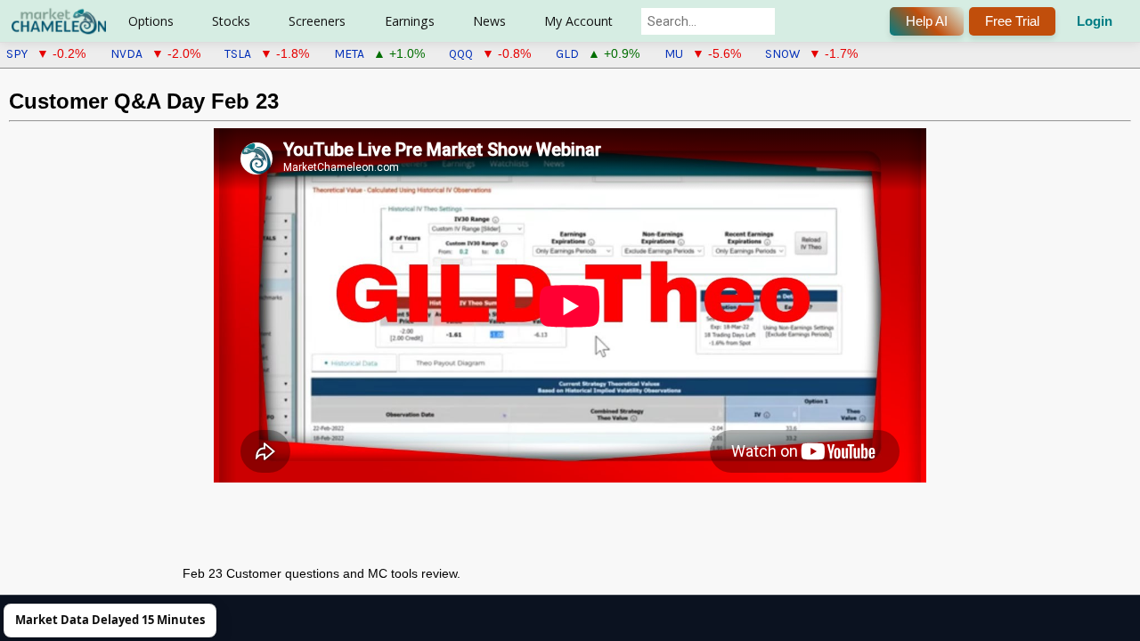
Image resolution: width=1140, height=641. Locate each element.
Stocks (231, 20)
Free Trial (1012, 20)
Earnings (410, 20)
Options (151, 20)
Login (1094, 20)
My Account (578, 20)
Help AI (927, 20)
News (489, 20)
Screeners (317, 20)
